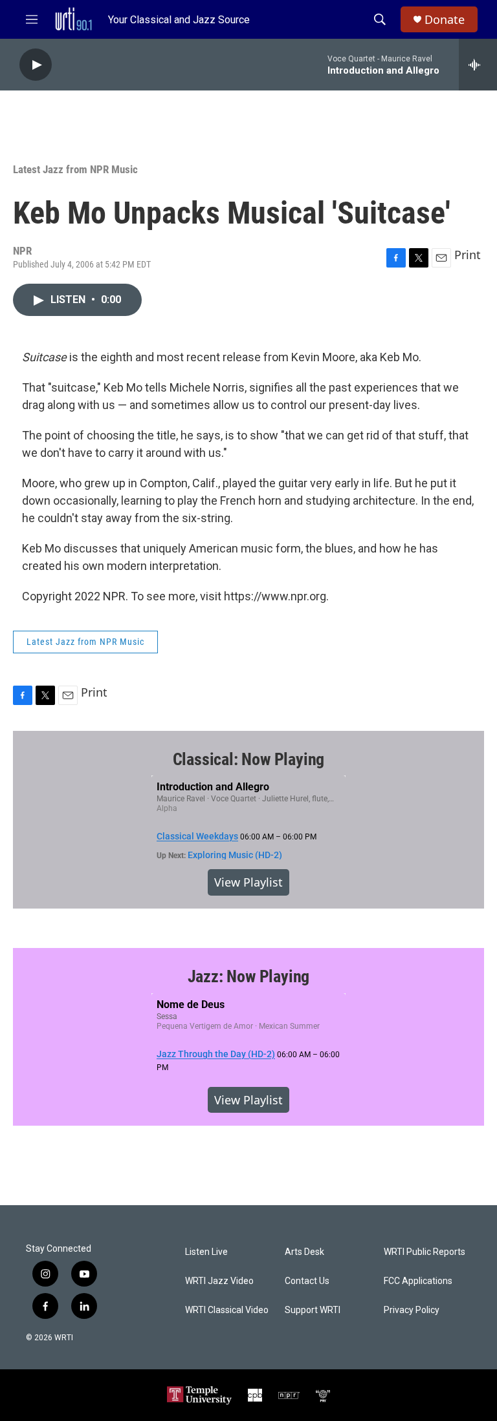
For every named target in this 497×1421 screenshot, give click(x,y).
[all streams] (478, 64)
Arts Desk (304, 1252)
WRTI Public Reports (424, 1252)
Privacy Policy (411, 1310)
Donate (445, 19)
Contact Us (307, 1281)
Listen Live (206, 1252)
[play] (35, 65)
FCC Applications (418, 1281)
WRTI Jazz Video (219, 1281)
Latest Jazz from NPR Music (75, 169)
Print (467, 254)
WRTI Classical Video (227, 1310)
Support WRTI (312, 1310)
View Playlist (248, 882)
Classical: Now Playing (249, 759)
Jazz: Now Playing (249, 976)
